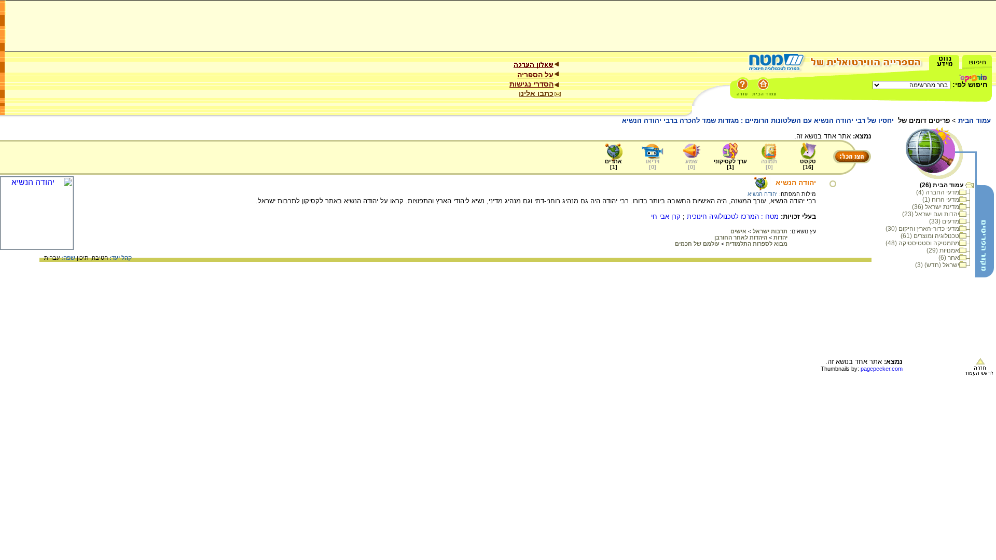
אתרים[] (613, 164)
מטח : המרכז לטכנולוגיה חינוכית (733, 216)
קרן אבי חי (666, 216)
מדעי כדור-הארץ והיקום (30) (922, 228)
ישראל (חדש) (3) (937, 265)
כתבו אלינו (536, 93)
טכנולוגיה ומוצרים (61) (930, 236)
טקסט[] (808, 164)
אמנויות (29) (942, 250)
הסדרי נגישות (531, 84)
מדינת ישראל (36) (935, 207)
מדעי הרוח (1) (940, 199)
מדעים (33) (944, 221)
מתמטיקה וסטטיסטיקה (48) (922, 243)
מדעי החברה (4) (937, 192)
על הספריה (535, 75)
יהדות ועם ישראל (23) (930, 214)
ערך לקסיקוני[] (730, 164)
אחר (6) (948, 257)
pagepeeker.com (882, 369)
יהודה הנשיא (796, 182)
